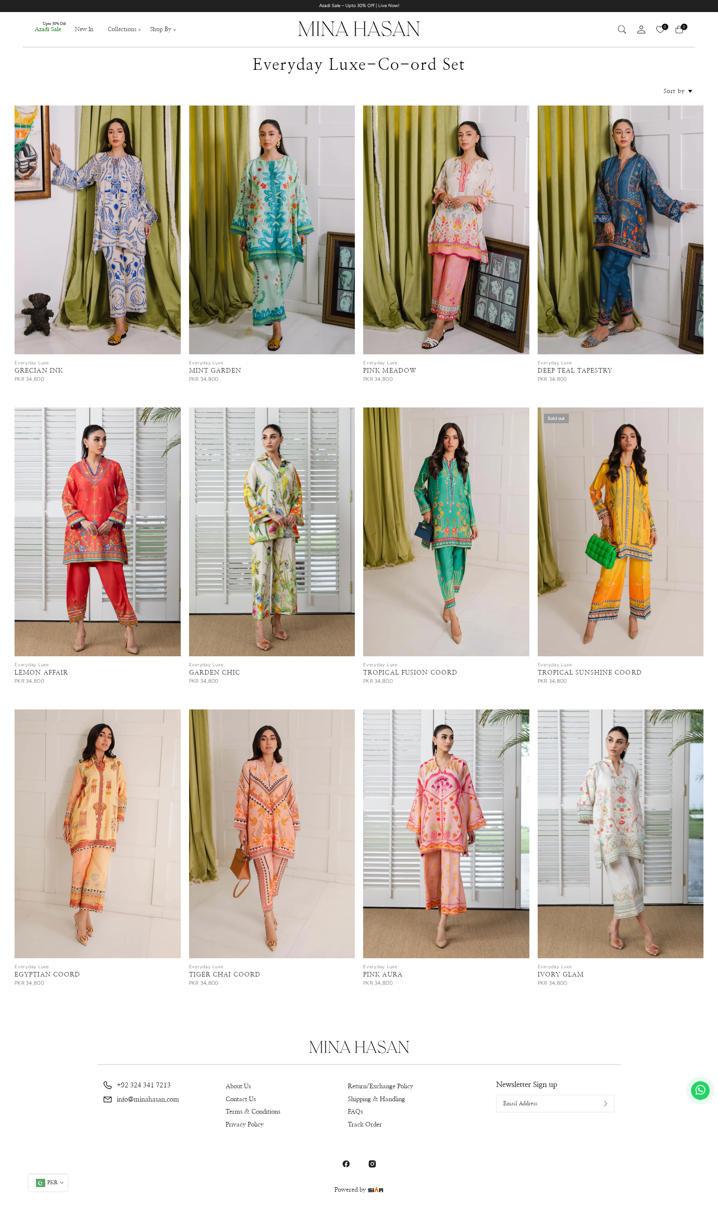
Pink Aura (383, 975)
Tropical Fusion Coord (410, 673)
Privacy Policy (245, 1124)
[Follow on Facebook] (346, 1164)
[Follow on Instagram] (372, 1164)
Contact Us (241, 1099)
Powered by (351, 1190)
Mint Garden (215, 371)
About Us (238, 1086)
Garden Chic (215, 673)
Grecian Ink (39, 371)
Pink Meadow (389, 371)
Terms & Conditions (253, 1112)
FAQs (355, 1112)
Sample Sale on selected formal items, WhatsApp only (394, 5)
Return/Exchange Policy (380, 1086)
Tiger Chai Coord (225, 975)
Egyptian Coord (47, 975)
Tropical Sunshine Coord (590, 673)
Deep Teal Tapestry (575, 371)
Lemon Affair (41, 673)
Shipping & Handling (376, 1099)
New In (84, 29)
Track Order (365, 1124)
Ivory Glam (561, 975)
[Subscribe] (599, 1103)
